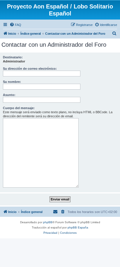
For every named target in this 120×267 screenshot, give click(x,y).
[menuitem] (15, 24)
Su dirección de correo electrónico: (30, 68)
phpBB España (78, 227)
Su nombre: (12, 81)
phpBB (47, 222)
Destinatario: (13, 57)
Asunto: (9, 95)
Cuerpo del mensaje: (19, 108)
